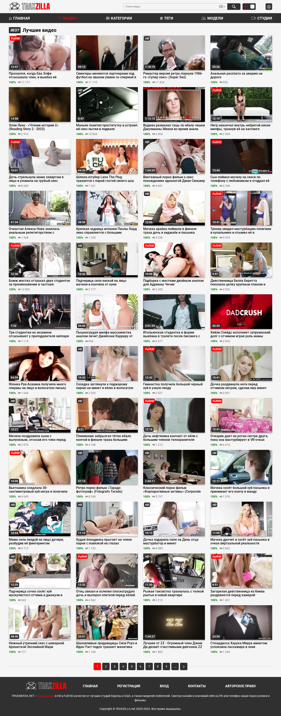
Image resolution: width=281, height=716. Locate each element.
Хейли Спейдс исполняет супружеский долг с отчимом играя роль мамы (240, 334)
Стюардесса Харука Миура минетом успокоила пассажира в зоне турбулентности (238, 645)
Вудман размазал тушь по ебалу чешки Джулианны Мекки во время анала (174, 127)
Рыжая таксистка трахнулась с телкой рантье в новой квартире (173, 593)
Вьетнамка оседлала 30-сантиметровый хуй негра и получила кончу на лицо (38, 489)
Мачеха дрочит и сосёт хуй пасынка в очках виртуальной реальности (239, 541)
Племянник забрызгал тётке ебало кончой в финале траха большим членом (103, 438)
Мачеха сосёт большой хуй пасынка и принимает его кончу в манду (239, 489)
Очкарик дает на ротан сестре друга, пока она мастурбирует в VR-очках (239, 438)
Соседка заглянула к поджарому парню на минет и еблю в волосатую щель (104, 386)
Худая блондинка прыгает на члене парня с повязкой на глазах (104, 541)
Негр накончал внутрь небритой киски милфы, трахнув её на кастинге (240, 127)
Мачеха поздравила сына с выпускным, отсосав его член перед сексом (37, 438)
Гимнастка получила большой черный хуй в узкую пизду (173, 386)
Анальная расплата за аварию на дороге (236, 75)
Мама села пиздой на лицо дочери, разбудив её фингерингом (36, 541)
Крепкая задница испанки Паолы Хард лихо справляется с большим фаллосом (106, 230)
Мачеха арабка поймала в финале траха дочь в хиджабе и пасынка (170, 230)
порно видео (45, 696)
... (175, 666)
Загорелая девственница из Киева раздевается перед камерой (237, 593)
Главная (21, 18)
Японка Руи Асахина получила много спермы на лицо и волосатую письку (37, 386)
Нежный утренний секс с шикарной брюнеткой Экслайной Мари (36, 645)
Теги (168, 18)
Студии (264, 18)
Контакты (197, 686)
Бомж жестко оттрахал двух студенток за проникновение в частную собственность (39, 282)
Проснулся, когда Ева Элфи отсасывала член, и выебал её (33, 75)
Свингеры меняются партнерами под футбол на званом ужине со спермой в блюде (106, 75)
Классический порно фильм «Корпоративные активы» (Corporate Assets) (172, 489)
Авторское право (240, 686)
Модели (215, 18)
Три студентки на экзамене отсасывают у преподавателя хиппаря (39, 334)
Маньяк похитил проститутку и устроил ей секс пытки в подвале (106, 127)
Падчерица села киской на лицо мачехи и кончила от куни (101, 282)
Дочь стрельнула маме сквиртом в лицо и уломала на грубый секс (36, 179)
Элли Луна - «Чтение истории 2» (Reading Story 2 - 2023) (33, 127)
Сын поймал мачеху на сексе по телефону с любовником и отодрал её (239, 179)
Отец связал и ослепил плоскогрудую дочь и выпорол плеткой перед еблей (105, 593)
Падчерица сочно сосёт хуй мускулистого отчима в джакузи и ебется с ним (35, 593)
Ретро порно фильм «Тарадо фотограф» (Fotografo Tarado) (99, 489)
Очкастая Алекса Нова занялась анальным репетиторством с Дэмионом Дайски (34, 230)
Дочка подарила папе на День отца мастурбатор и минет (171, 541)
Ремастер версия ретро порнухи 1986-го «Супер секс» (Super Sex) (173, 75)
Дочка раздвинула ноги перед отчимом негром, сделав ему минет (238, 386)
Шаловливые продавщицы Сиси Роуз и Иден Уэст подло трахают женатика (106, 645)
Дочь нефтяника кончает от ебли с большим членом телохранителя (170, 438)
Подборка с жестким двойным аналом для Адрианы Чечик (173, 282)
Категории (121, 18)
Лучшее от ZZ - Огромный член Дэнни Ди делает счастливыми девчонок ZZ (172, 645)
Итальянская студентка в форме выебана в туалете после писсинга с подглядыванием (171, 334)
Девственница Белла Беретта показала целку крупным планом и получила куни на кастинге (237, 282)
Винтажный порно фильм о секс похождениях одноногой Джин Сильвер (174, 179)
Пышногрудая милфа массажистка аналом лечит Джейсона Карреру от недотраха (104, 334)
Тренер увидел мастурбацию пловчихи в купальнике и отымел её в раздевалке (240, 230)
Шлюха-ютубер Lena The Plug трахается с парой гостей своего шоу (105, 179)
